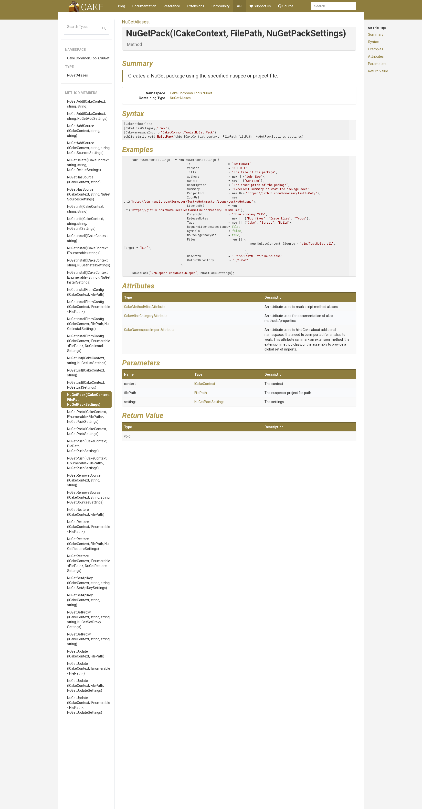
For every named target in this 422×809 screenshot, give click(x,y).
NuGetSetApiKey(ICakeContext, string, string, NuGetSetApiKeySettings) (88, 583)
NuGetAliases (77, 75)
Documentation (144, 6)
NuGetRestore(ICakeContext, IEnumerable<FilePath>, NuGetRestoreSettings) (88, 563)
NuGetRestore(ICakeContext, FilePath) (85, 512)
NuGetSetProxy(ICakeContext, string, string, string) (88, 639)
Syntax (373, 42)
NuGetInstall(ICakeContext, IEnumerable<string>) (87, 250)
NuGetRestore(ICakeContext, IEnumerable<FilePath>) (88, 527)
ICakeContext (204, 384)
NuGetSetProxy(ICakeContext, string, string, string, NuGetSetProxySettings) (88, 619)
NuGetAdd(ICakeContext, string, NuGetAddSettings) (87, 116)
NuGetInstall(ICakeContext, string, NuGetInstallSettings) (88, 262)
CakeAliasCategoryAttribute (146, 316)
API (239, 6)
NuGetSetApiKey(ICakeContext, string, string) (83, 600)
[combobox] (333, 6)
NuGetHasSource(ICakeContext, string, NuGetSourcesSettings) (88, 194)
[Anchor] (156, 62)
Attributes (376, 56)
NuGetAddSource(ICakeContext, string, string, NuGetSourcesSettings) (88, 148)
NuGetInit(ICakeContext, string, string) (85, 209)
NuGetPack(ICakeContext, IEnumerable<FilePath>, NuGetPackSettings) (87, 417)
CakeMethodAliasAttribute (144, 307)
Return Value (378, 71)
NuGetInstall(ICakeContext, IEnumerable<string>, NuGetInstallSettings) (88, 277)
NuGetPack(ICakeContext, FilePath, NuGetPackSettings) (88, 399)
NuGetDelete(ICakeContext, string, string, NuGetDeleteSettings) (88, 165)
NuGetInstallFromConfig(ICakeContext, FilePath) (85, 292)
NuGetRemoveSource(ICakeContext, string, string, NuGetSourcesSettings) (88, 497)
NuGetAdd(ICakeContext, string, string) (86, 103)
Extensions (195, 6)
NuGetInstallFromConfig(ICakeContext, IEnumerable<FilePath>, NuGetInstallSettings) (88, 343)
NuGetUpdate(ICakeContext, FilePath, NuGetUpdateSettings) (85, 685)
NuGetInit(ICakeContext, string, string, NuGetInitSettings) (85, 223)
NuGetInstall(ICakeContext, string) (87, 238)
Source (287, 6)
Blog (121, 6)
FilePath (200, 393)
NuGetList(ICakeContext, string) (86, 372)
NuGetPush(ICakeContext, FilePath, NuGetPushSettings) (87, 446)
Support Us (262, 6)
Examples (375, 49)
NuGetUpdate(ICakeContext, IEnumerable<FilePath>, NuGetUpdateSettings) (88, 705)
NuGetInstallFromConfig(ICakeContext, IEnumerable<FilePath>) (88, 307)
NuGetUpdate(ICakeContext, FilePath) (85, 653)
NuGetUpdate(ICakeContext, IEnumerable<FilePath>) (88, 668)
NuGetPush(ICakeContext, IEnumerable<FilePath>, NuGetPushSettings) (87, 463)
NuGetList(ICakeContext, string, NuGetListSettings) (86, 360)
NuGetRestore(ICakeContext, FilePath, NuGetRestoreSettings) (88, 544)
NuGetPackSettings (209, 402)
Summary (375, 34)
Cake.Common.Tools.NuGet (88, 58)
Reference (172, 6)
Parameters (377, 64)
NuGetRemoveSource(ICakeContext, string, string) (84, 480)
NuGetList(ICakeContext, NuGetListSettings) (86, 385)
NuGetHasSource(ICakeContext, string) (84, 179)
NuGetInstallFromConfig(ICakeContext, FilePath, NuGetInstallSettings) (88, 324)
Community (220, 6)
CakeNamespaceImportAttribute (149, 330)
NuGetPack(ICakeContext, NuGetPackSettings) (87, 431)
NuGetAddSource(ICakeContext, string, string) (83, 131)
